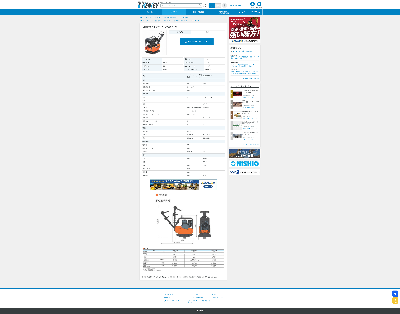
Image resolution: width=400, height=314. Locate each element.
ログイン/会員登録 (234, 5)
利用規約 (167, 297)
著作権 (214, 294)
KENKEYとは (255, 12)
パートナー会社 (193, 294)
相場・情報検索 (198, 12)
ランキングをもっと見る (251, 144)
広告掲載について (218, 297)
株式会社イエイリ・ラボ (250, 118)
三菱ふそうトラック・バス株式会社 (253, 97)
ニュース (150, 12)
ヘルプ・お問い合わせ (195, 297)
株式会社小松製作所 (248, 107)
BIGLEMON (223, 12)
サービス (242, 12)
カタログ (174, 12)
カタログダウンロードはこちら (198, 41)
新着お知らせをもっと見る (251, 78)
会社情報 (169, 294)
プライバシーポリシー (174, 301)
